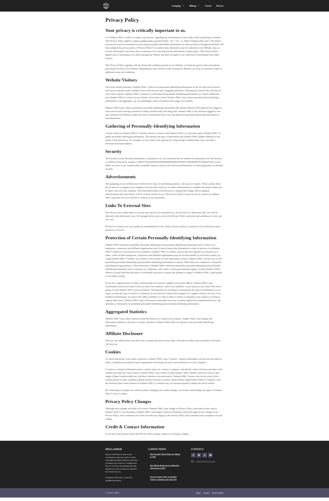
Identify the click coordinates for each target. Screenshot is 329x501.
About (198, 493)
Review (220, 5)
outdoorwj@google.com (205, 461)
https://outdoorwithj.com (145, 41)
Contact (206, 493)
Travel (208, 5)
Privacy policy (218, 493)
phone (186, 434)
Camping (176, 5)
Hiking (192, 5)
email (177, 434)
